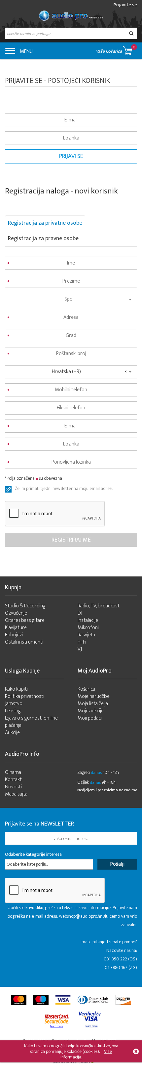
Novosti (13, 786)
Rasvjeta (86, 634)
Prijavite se (125, 5)
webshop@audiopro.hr (80, 916)
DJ (80, 613)
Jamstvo (13, 703)
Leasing (13, 710)
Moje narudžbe (94, 696)
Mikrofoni (88, 627)
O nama (13, 772)
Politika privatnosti (24, 696)
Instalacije (88, 620)
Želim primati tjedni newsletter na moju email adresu (64, 489)
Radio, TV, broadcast (99, 605)
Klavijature (16, 627)
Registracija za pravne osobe (43, 238)
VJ (80, 649)
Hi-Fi (82, 642)
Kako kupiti (16, 689)
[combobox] (71, 299)
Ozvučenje (16, 613)
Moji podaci (90, 718)
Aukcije (12, 732)
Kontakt (13, 779)
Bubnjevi (14, 634)
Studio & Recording (25, 605)
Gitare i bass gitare (25, 620)
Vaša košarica (115, 49)
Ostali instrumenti (24, 642)
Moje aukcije (91, 710)
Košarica (86, 689)
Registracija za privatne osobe (45, 223)
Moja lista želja (93, 703)
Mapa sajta (16, 794)
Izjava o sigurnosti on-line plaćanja (31, 722)
